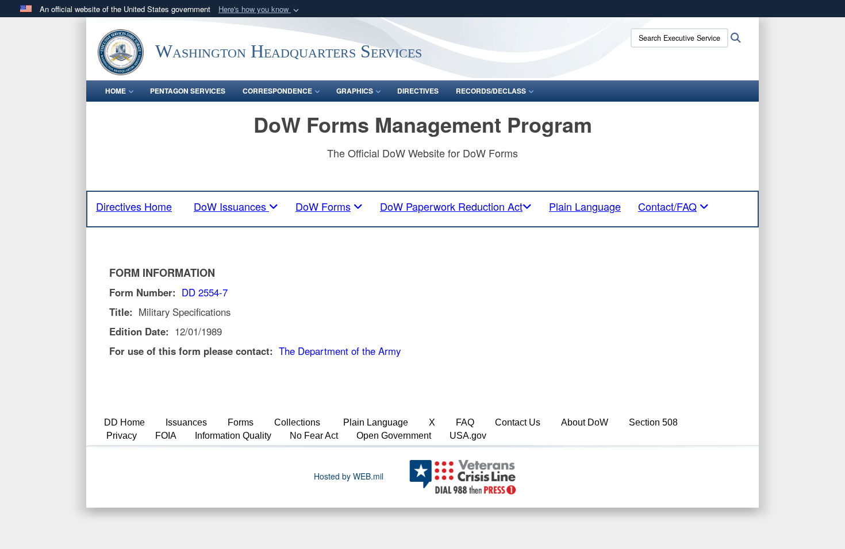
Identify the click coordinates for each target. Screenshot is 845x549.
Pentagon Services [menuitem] (187, 91)
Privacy (121, 435)
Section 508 (653, 422)
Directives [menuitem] (418, 91)
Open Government (393, 435)
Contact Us (517, 422)
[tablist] (236, 206)
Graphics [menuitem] (354, 91)
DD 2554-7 (205, 292)
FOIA (165, 435)
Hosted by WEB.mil (348, 476)
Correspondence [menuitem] (277, 91)
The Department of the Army (340, 351)
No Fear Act (314, 435)
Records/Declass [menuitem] (491, 91)
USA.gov (468, 435)
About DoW (584, 422)
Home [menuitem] (115, 91)
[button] (259, 9)
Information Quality (233, 435)
